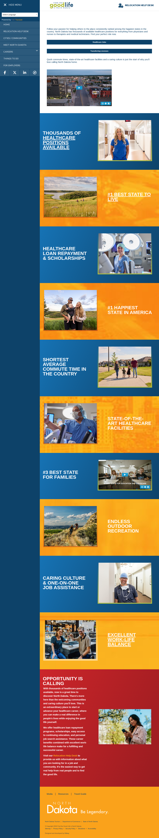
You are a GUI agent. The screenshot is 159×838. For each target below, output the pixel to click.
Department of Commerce (71, 821)
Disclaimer (81, 828)
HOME (6, 24)
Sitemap (48, 828)
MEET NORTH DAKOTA (14, 45)
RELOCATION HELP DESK (16, 31)
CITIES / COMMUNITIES (14, 38)
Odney (67, 833)
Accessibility (92, 828)
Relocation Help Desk (65, 755)
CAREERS (8, 51)
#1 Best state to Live (129, 197)
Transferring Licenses (99, 51)
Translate (18, 20)
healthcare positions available (59, 142)
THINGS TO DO (10, 58)
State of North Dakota (90, 821)
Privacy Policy (58, 828)
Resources (63, 794)
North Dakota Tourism (52, 821)
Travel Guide (80, 794)
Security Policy (70, 828)
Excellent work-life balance (122, 639)
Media (50, 794)
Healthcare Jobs (99, 42)
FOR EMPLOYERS (11, 65)
